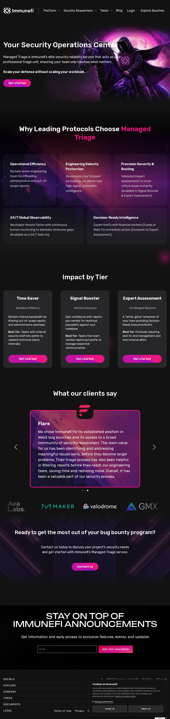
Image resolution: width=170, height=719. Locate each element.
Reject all (144, 709)
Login (131, 10)
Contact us (85, 566)
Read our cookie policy (125, 696)
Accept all (109, 709)
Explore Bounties (152, 10)
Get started (17, 83)
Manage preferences (103, 702)
